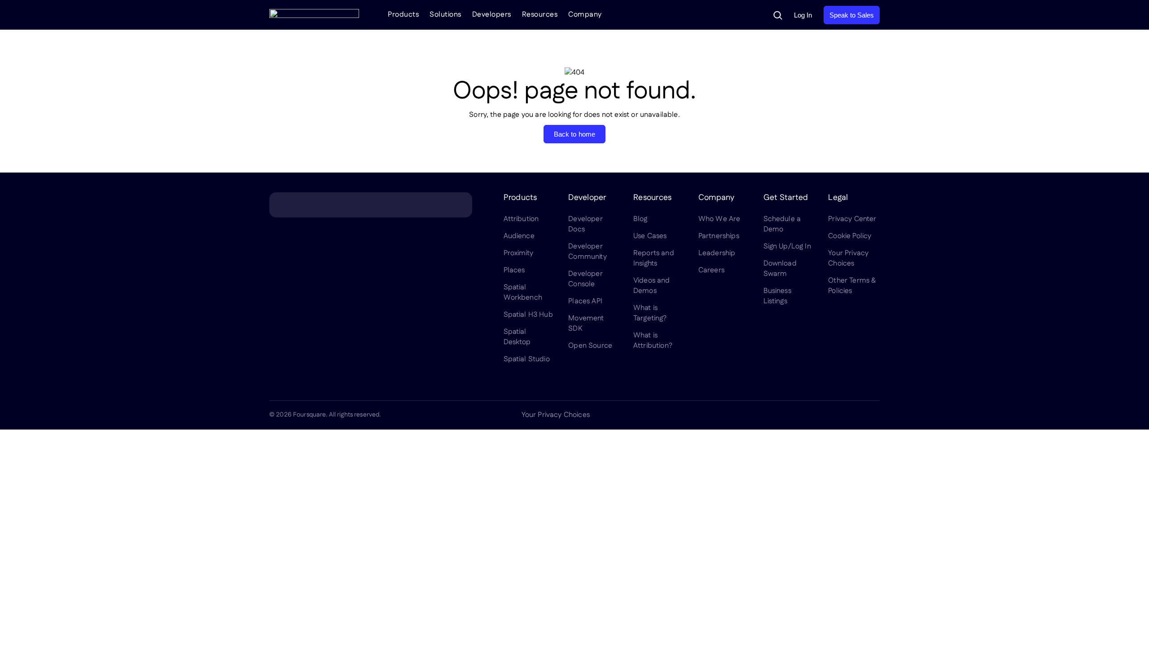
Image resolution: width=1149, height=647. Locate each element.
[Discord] (831, 415)
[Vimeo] (852, 415)
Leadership (717, 253)
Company (585, 14)
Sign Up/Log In (787, 246)
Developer (587, 198)
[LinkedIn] (788, 415)
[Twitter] (809, 415)
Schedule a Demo (782, 224)
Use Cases (650, 236)
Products (403, 14)
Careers (711, 270)
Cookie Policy (849, 236)
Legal (838, 198)
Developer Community (587, 251)
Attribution (521, 219)
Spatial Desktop (517, 337)
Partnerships (718, 236)
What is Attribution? (652, 340)
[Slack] (874, 415)
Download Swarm (780, 268)
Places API (585, 301)
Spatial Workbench (523, 292)
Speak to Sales (851, 15)
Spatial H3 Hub (528, 315)
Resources (540, 14)
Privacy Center (852, 219)
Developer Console (585, 279)
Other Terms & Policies (852, 285)
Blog (640, 219)
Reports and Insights (653, 258)
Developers (491, 14)
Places (514, 270)
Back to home (575, 134)
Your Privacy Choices (848, 258)
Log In (803, 15)
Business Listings (777, 296)
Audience (519, 236)
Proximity (518, 253)
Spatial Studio (527, 359)
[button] (777, 15)
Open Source (590, 346)
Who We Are (719, 219)
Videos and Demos (651, 285)
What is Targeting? (650, 313)
